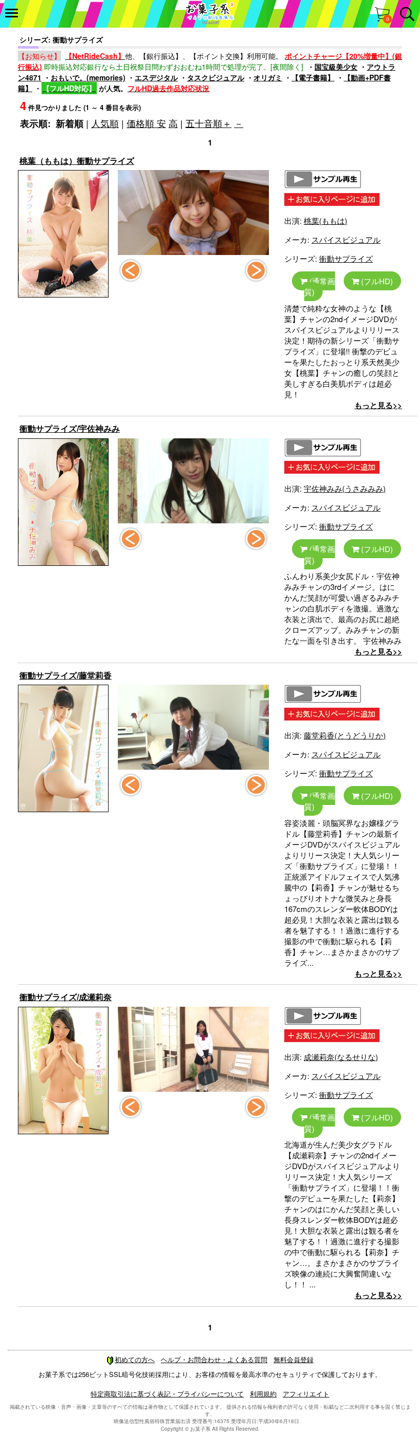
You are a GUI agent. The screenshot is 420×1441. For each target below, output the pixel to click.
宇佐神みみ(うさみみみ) (345, 488)
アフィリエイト (306, 1393)
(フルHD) (376, 281)
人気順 (105, 123)
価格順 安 (146, 123)
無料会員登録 (293, 1359)
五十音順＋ (208, 123)
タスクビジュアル (215, 77)
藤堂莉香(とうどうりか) (345, 735)
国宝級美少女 (336, 66)
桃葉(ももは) (325, 220)
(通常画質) (319, 286)
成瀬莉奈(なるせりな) (341, 1056)
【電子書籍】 (312, 77)
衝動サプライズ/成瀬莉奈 (65, 997)
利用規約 (263, 1393)
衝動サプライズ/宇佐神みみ (69, 428)
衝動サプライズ (346, 258)
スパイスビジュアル (346, 239)
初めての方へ (135, 1359)
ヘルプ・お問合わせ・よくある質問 (214, 1359)
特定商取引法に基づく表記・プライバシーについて (167, 1393)
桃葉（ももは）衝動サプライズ (76, 160)
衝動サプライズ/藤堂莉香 (65, 675)
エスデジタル (156, 77)
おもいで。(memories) (88, 77)
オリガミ (268, 77)
